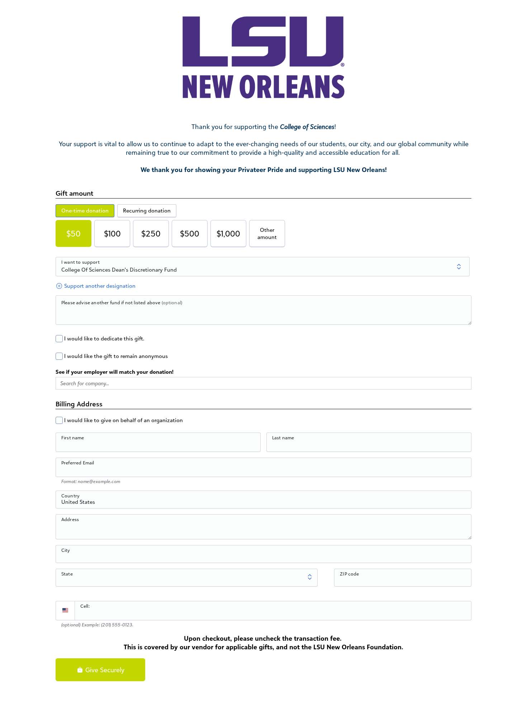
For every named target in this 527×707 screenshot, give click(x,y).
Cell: (85, 606)
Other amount (267, 233)
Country (70, 495)
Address (70, 519)
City (65, 550)
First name (72, 437)
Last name (283, 437)
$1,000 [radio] (228, 233)
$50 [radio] (73, 233)
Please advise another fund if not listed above (121, 302)
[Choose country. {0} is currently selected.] (65, 610)
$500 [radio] (189, 233)
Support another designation (99, 285)
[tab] (85, 210)
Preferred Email (77, 462)
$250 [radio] (151, 233)
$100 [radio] (112, 233)
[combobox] (263, 503)
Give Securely (104, 670)
